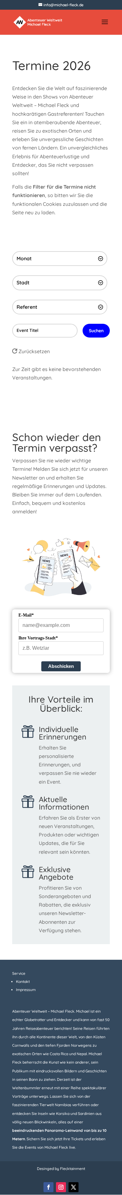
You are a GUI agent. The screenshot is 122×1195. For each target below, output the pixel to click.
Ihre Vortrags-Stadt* (38, 638)
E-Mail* (26, 615)
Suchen (96, 330)
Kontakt (23, 981)
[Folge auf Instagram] (61, 1187)
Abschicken (61, 666)
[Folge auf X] (74, 1187)
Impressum (26, 989)
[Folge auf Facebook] (48, 1187)
